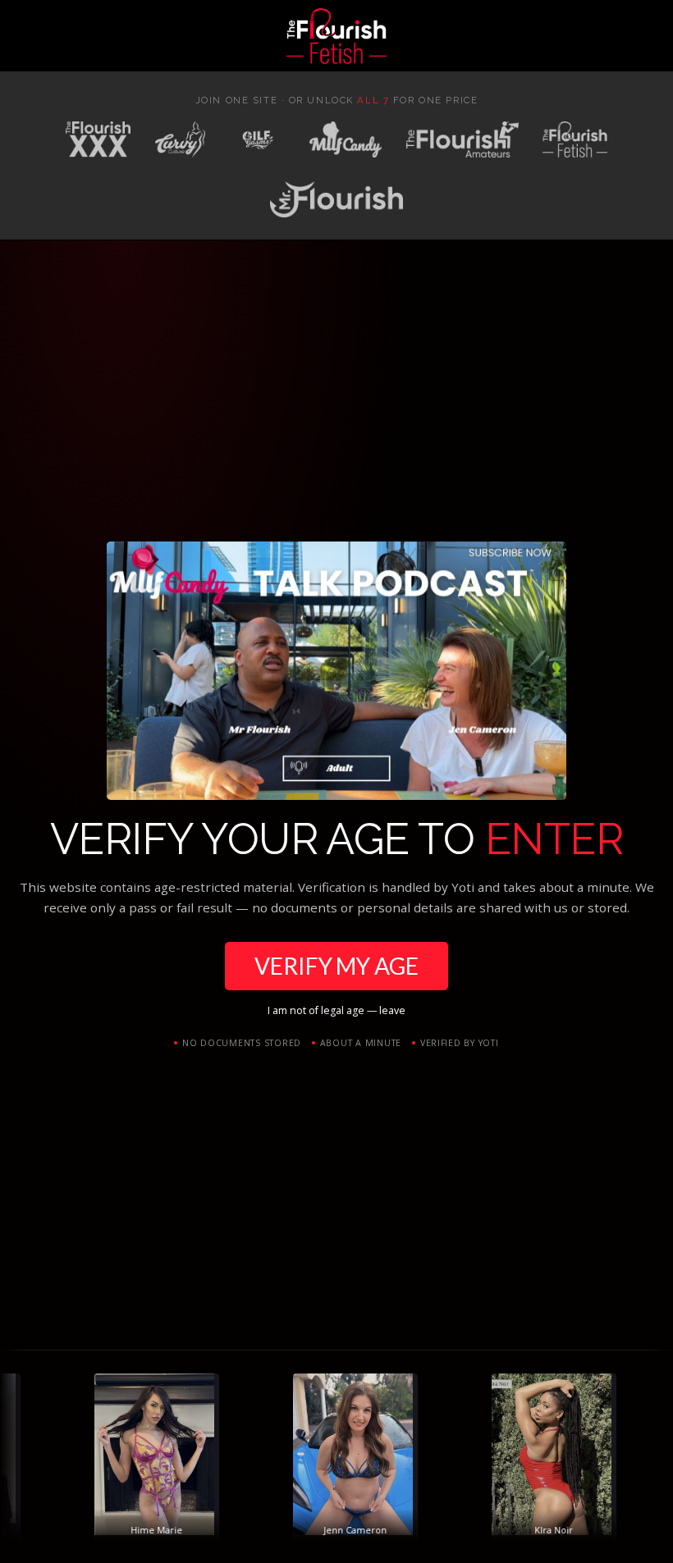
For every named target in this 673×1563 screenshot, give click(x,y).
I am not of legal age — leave (336, 1010)
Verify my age (336, 966)
